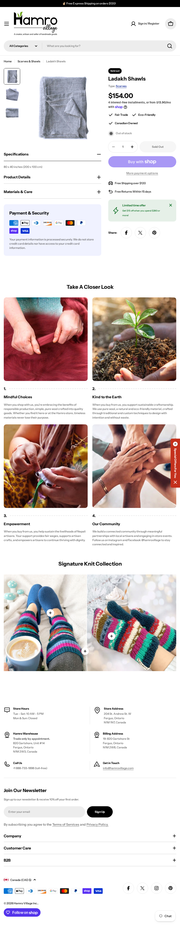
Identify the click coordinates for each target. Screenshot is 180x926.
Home (8, 61)
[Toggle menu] (6, 24)
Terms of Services (65, 824)
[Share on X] (140, 232)
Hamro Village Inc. (26, 903)
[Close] (170, 205)
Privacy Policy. (97, 824)
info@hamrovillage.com (118, 768)
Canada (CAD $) (20, 880)
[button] (175, 463)
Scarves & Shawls (29, 61)
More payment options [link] (142, 173)
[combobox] (90, 46)
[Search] (169, 46)
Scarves (121, 86)
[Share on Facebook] (126, 232)
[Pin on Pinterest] (154, 232)
